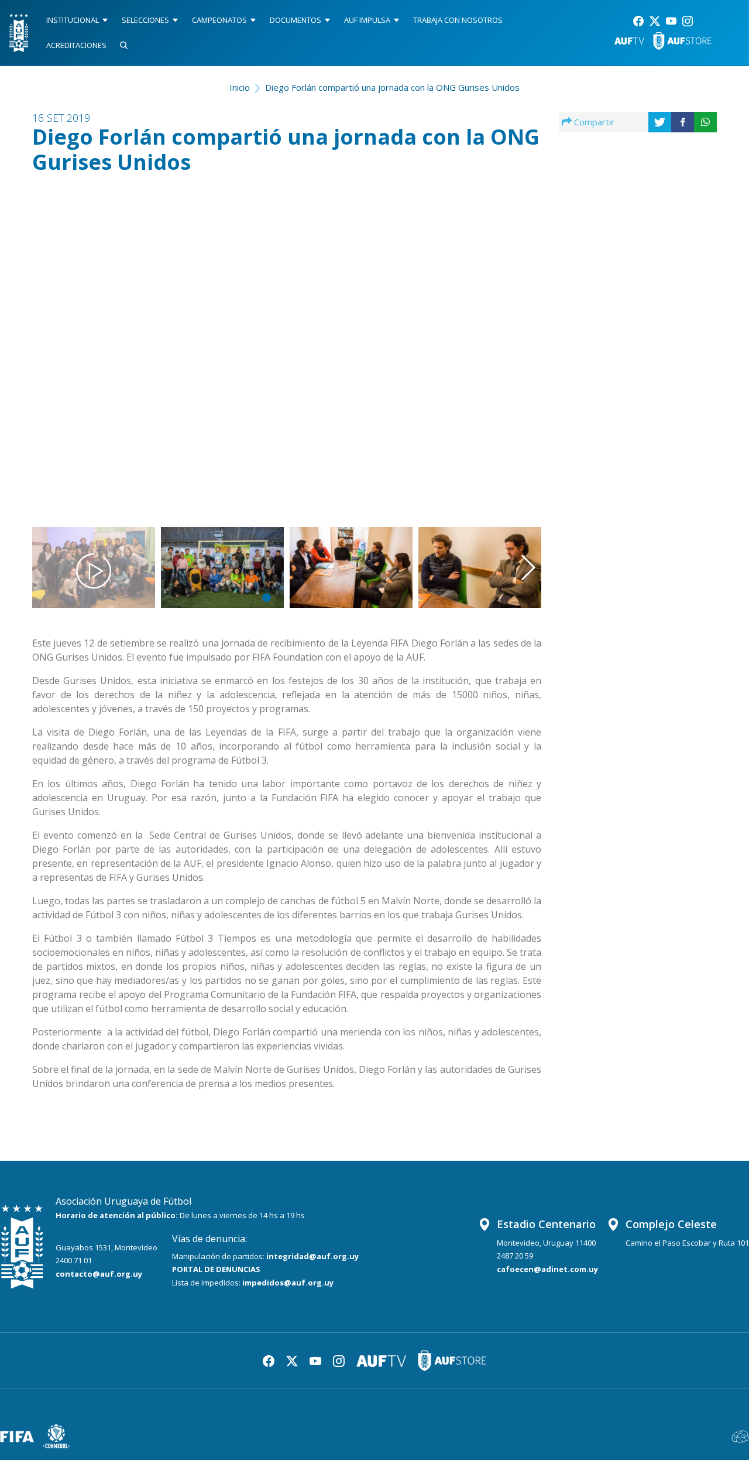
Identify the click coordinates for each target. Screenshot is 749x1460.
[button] (505, 337)
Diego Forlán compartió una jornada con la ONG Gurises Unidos (392, 87)
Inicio (239, 87)
